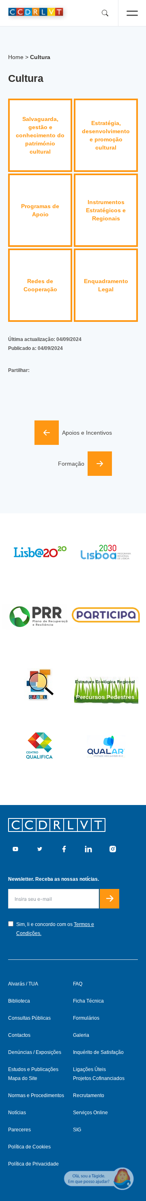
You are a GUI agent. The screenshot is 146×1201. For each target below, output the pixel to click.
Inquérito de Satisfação (98, 1052)
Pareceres (19, 1130)
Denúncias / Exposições (34, 1052)
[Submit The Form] (109, 898)
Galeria (81, 1035)
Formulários (86, 1018)
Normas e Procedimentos (36, 1095)
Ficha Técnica (88, 1001)
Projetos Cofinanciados (99, 1078)
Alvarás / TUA (23, 984)
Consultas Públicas (29, 1018)
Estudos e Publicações (33, 1069)
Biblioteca (19, 1001)
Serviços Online (90, 1112)
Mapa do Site (22, 1078)
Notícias (17, 1112)
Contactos (19, 1035)
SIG (77, 1130)
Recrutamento (88, 1095)
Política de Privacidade (33, 1164)
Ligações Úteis (89, 1069)
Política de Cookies (29, 1147)
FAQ (77, 984)
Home (16, 57)
